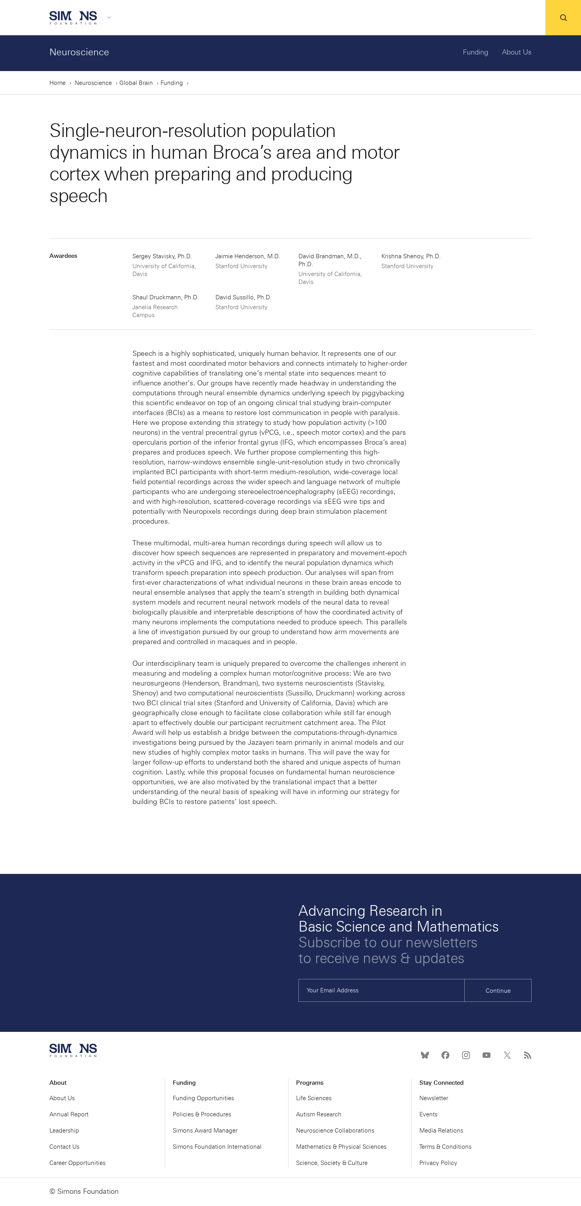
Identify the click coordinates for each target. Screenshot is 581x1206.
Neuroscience (79, 52)
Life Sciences (314, 1098)
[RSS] (528, 1055)
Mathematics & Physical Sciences (341, 1146)
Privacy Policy (438, 1163)
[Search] (563, 18)
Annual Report (69, 1114)
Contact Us (64, 1146)
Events (428, 1114)
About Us (517, 52)
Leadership (64, 1130)
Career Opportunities (77, 1163)
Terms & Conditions (445, 1146)
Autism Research (318, 1114)
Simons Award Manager (205, 1130)
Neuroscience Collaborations (335, 1130)
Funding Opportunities (203, 1098)
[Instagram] (466, 1055)
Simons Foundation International (217, 1146)
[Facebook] (445, 1055)
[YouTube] (486, 1055)
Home (57, 82)
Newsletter (433, 1098)
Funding (476, 52)
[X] (507, 1055)
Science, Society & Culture (332, 1163)
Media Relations (441, 1130)
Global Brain (136, 82)
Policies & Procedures (202, 1114)
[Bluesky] (425, 1055)
